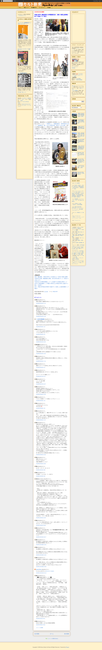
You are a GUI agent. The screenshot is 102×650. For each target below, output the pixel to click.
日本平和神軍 (79, 204)
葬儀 (82, 254)
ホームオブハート (76, 210)
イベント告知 (81, 229)
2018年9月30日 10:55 (41, 463)
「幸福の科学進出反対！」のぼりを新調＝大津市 (81, 166)
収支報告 (49, 7)
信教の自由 (77, 235)
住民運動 (80, 242)
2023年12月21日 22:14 (41, 572)
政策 (83, 234)
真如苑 (75, 196)
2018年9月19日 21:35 (41, 316)
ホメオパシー (74, 241)
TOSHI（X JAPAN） (75, 259)
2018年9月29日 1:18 (40, 400)
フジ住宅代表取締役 (40, 319)
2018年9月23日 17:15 (41, 361)
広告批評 (78, 247)
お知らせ (78, 227)
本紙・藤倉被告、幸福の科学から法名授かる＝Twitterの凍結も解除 (51, 276)
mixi (73, 246)
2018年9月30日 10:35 (41, 454)
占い (78, 250)
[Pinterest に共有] (40, 293)
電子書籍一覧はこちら (22, 92)
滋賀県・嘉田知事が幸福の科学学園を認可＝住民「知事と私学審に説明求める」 (81, 135)
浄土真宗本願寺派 (79, 194)
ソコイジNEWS (75, 90)
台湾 (73, 262)
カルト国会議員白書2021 (22, 73)
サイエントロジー (78, 190)
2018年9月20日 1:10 (40, 326)
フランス (76, 263)
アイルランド (77, 260)
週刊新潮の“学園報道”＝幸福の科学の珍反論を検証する (81, 154)
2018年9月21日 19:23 (41, 341)
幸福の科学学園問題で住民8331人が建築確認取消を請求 (81, 141)
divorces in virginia (50, 571)
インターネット (78, 246)
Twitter (21, 100)
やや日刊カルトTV (22, 15)
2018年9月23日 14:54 (41, 353)
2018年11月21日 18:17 (41, 537)
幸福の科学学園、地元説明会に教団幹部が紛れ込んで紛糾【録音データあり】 (81, 161)
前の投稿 (66, 633)
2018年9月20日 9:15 (40, 334)
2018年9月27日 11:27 (41, 376)
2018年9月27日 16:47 (41, 384)
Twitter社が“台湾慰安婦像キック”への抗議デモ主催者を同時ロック (50, 281)
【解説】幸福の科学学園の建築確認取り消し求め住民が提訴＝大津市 (81, 115)
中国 (80, 262)
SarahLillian (38, 569)
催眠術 (75, 253)
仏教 (78, 255)
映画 (75, 247)
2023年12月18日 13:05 (41, 566)
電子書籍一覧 (33, 7)
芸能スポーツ (81, 248)
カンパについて (42, 7)
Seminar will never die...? (26, 104)
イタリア (79, 261)
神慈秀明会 (79, 195)
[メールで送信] (35, 293)
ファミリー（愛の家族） (79, 209)
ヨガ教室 (78, 253)
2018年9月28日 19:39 (41, 394)
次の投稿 (36, 633)
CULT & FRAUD (26, 101)
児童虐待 (77, 239)
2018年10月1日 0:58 (40, 469)
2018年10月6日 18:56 (41, 525)
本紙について (26, 7)
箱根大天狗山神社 (78, 206)
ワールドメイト (77, 220)
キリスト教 (82, 255)
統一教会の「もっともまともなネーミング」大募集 (77, 75)
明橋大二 (77, 257)
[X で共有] (37, 293)
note (23, 99)
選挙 (73, 235)
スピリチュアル (78, 252)
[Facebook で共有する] (39, 293)
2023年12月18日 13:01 (41, 544)
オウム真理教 (77, 183)
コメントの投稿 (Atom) (53, 638)
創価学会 (78, 196)
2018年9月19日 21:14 (41, 303)
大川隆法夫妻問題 (79, 79)
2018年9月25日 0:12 (40, 367)
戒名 (79, 254)
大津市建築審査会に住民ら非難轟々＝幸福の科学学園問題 (81, 121)
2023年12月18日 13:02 (41, 555)
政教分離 (79, 234)
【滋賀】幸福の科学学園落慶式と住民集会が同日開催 (81, 127)
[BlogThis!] (36, 293)
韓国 (83, 261)
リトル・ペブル (78, 218)
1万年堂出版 (82, 244)
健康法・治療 (80, 240)
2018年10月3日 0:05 (40, 476)
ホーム (20, 7)
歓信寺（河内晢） (78, 185)
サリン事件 (76, 233)
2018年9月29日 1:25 (40, 408)
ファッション (75, 249)
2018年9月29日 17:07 (41, 419)
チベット (77, 262)
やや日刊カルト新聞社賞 (76, 228)
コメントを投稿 (39, 627)
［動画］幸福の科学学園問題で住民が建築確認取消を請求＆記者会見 (81, 148)
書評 (74, 248)
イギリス (75, 261)
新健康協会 (74, 195)
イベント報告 (75, 230)
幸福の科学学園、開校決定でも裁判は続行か (81, 173)
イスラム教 (75, 256)
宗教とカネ (76, 254)
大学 (80, 237)
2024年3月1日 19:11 (40, 618)
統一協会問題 (78, 78)
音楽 (77, 248)
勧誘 (77, 242)
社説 (82, 227)
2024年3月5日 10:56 (40, 624)
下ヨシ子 (81, 257)
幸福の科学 (55, 291)
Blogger (67, 647)
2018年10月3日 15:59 (41, 517)
